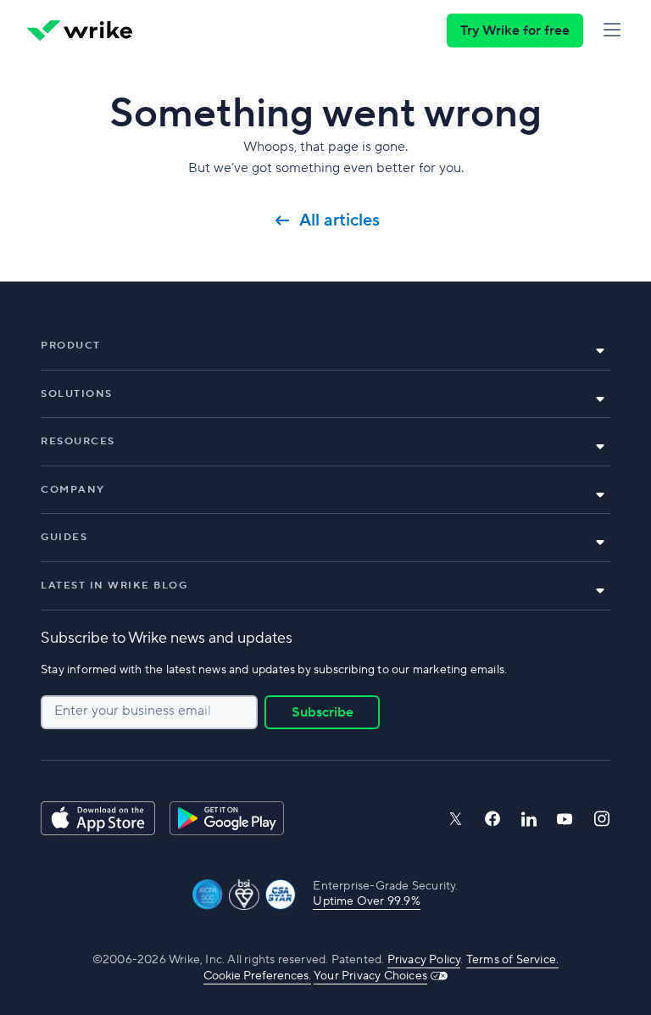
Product (71, 345)
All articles (339, 220)
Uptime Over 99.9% (366, 901)
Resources (78, 441)
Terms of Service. (512, 960)
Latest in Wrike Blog (114, 585)
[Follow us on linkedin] (529, 819)
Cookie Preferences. (257, 976)
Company (73, 489)
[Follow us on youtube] (565, 819)
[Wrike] (79, 30)
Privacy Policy (424, 960)
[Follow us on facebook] (492, 819)
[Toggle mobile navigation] (612, 30)
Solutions (77, 394)
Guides (64, 537)
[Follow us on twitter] (455, 819)
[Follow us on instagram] (601, 819)
